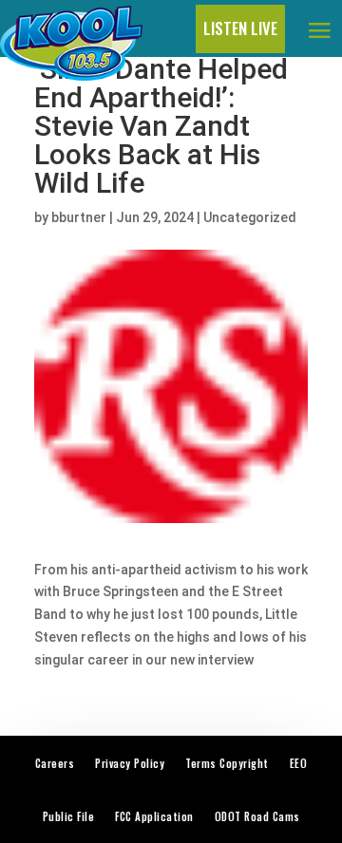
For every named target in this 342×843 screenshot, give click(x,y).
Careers (55, 763)
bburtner (78, 217)
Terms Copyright (227, 763)
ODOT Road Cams (257, 816)
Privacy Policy (129, 763)
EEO (299, 763)
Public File (69, 816)
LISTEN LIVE (240, 28)
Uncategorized (249, 217)
